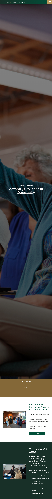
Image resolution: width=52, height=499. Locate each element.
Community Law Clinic (26, 185)
